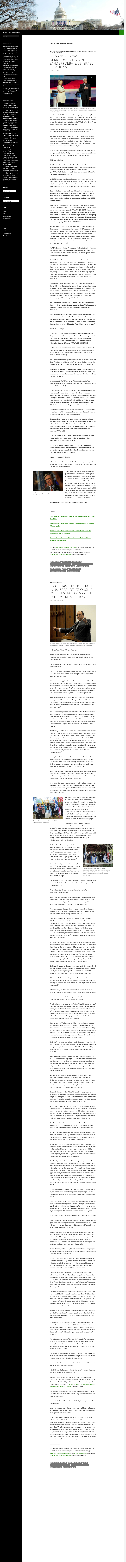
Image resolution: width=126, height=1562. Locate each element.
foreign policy (70, 566)
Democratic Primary (57, 566)
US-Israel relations (74, 571)
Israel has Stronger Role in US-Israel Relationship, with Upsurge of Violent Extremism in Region (71, 591)
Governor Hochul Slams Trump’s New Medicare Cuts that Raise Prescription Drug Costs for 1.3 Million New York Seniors (11, 82)
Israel (73, 51)
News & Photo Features (12, 33)
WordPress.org (7, 218)
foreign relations (82, 566)
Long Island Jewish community (60, 1465)
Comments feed (7, 216)
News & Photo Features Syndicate (65, 547)
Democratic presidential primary (82, 564)
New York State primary (58, 571)
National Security (75, 568)
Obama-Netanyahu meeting (80, 1465)
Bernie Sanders (55, 561)
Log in (4, 211)
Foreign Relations (65, 51)
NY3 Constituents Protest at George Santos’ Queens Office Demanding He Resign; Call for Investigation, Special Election (10, 127)
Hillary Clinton (56, 568)
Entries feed (6, 213)
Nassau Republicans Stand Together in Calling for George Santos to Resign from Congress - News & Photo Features (10, 137)
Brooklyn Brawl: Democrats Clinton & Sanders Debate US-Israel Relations (71, 61)
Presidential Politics (88, 51)
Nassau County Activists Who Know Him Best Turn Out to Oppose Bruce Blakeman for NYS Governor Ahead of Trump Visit (10, 59)
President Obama (56, 1467)
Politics (78, 51)
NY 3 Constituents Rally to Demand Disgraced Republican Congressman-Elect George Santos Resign (10, 144)
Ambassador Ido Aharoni (58, 1462)
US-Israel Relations (56, 53)
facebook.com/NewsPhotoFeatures (61, 554)
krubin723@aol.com (80, 1453)
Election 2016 (54, 51)
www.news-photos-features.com (60, 1453)
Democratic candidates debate (72, 561)
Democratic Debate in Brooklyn (60, 564)
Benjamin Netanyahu (75, 1462)
